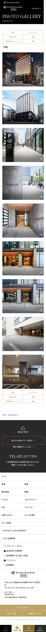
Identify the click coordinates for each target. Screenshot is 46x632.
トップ (4, 476)
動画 (26, 491)
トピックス (29, 507)
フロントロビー (33, 32)
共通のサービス (34, 613)
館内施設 (5, 491)
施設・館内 (12, 37)
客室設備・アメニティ (12, 41)
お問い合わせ (7, 515)
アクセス (5, 499)
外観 (12, 32)
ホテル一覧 (11, 613)
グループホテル (23, 607)
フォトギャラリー (31, 499)
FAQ (3, 507)
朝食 (33, 41)
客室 (33, 37)
